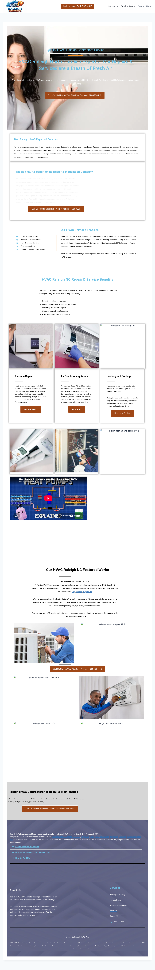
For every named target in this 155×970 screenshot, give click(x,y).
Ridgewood (114, 837)
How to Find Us (22, 858)
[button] (76, 846)
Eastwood (76, 837)
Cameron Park (57, 837)
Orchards (122, 837)
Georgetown (95, 837)
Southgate (67, 837)
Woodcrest (104, 837)
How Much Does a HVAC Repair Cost (32, 852)
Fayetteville (87, 592)
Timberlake (131, 837)
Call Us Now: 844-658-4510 (77, 6)
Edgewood (85, 837)
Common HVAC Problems (27, 846)
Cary (73, 592)
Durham (79, 592)
